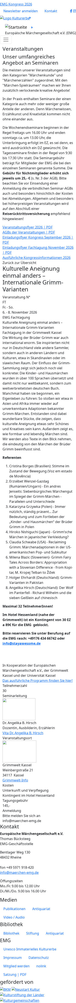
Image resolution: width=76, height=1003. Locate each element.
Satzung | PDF (14, 974)
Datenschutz (38, 957)
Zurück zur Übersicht (19, 262)
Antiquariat (41, 909)
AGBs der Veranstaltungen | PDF (29, 232)
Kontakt (51, 11)
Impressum (12, 957)
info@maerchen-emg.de (19, 872)
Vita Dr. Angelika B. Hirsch (23, 733)
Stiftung (32, 933)
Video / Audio (14, 917)
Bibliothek (11, 933)
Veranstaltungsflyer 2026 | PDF (28, 227)
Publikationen (14, 909)
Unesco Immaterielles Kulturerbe (29, 949)
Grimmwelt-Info (15, 780)
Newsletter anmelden (20, 11)
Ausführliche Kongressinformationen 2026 (37, 257)
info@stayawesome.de (22, 643)
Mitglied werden (16, 966)
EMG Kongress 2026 (16, 4)
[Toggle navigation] (6, 39)
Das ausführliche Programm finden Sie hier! (38, 680)
